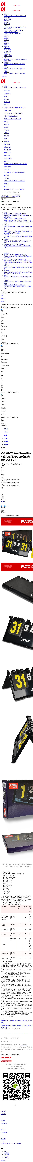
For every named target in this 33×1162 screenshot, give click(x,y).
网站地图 (3, 1160)
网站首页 (6, 14)
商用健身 (6, 38)
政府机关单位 (7, 19)
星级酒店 (6, 25)
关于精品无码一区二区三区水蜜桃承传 (14, 68)
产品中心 (6, 35)
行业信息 (6, 67)
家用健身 (6, 36)
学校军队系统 (7, 51)
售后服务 (6, 72)
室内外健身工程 (8, 56)
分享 (3, 505)
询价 (2, 498)
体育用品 (6, 41)
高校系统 (6, 22)
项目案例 (6, 46)
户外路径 (6, 40)
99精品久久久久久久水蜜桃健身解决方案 (15, 16)
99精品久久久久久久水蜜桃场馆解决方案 (15, 27)
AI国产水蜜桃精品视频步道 (11, 32)
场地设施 (6, 43)
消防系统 (6, 20)
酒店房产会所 (7, 49)
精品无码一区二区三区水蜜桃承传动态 (14, 64)
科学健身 (6, 62)
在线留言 (7, 505)
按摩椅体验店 (7, 60)
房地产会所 (7, 24)
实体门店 (6, 57)
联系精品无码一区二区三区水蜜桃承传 (14, 73)
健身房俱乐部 (7, 52)
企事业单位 (7, 48)
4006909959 (4, 76)
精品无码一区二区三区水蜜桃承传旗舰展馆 (15, 59)
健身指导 (6, 65)
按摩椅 (5, 44)
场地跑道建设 (7, 28)
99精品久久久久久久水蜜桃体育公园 (13, 30)
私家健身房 (7, 54)
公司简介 (6, 70)
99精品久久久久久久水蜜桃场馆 (12, 33)
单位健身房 (7, 17)
